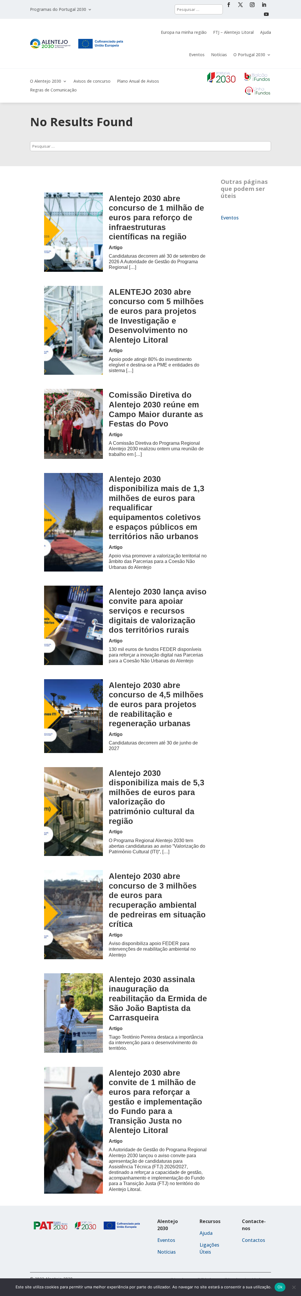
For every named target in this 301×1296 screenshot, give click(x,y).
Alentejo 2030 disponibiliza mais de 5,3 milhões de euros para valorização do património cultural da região (156, 797)
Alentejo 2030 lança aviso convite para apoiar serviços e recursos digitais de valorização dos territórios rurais (158, 611)
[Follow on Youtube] (266, 14)
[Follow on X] (240, 4)
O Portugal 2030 (249, 54)
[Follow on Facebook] (228, 4)
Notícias (219, 54)
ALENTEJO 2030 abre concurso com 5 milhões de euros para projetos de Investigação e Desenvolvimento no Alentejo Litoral (156, 315)
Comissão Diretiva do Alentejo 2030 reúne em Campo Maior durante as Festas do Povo (156, 409)
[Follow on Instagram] (252, 4)
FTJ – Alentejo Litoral (233, 32)
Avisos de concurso (92, 81)
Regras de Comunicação (53, 90)
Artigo (116, 247)
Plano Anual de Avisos (138, 81)
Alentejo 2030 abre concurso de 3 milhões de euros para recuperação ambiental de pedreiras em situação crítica (157, 900)
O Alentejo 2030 (45, 81)
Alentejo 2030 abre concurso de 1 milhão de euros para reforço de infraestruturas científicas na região (156, 217)
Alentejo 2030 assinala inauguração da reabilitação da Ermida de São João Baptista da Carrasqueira (158, 998)
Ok (280, 1287)
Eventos (197, 54)
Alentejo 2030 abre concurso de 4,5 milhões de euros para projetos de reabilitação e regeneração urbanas (156, 704)
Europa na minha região (184, 32)
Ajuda (265, 32)
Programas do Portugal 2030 (58, 9)
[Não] (294, 1287)
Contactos (253, 1240)
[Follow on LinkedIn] (264, 4)
